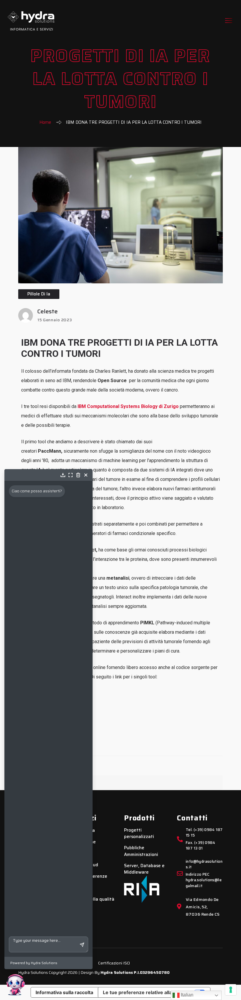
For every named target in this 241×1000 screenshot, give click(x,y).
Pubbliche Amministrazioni (141, 851)
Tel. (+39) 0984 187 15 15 (204, 833)
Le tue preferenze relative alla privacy (146, 992)
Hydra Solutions (117, 972)
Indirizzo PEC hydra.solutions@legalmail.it (204, 880)
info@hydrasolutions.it (204, 864)
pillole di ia (38, 293)
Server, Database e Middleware (144, 869)
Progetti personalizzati (139, 833)
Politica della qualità (92, 899)
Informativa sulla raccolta (64, 992)
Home (45, 122)
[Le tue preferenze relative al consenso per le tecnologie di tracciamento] (230, 989)
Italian (186, 994)
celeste (47, 311)
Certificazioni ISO (114, 963)
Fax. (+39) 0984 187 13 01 (200, 846)
